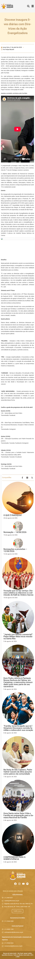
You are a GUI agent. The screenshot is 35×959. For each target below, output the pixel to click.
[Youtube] (23, 883)
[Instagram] (19, 883)
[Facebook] (15, 883)
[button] (33, 6)
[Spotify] (27, 883)
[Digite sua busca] (28, 6)
